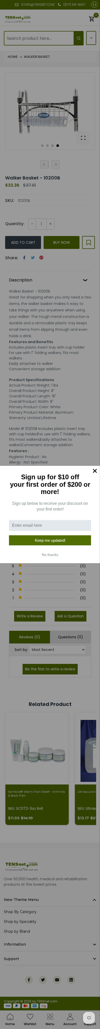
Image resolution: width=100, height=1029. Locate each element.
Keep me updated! (50, 540)
